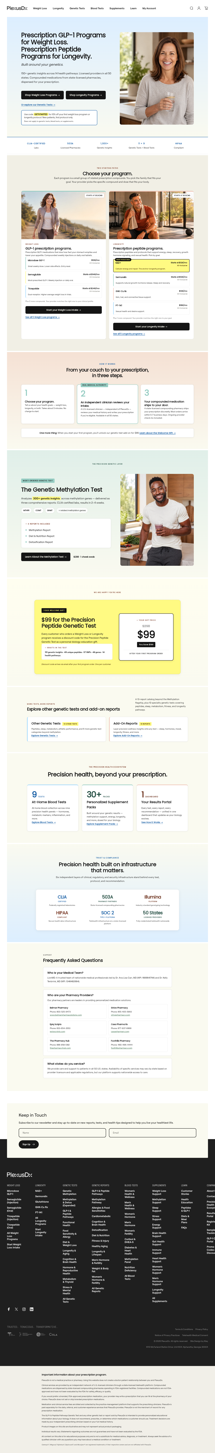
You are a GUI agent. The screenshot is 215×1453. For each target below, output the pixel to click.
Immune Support (157, 1251)
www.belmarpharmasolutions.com (66, 1015)
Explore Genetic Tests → (44, 735)
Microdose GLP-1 (13, 1192)
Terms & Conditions (184, 1329)
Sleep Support (156, 1209)
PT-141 (38, 1212)
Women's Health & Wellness (130, 1193)
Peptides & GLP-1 (186, 1209)
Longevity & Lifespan (98, 1253)
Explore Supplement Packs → (102, 823)
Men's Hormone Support (157, 1281)
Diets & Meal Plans (185, 1219)
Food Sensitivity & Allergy (69, 1233)
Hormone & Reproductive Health (70, 1270)
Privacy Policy (201, 1329)
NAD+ (38, 1190)
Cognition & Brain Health (70, 1261)
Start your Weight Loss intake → (63, 309)
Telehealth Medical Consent (195, 1335)
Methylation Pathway (98, 1201)
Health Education (187, 1201)
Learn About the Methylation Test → (46, 556)
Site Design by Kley (199, 1341)
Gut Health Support (158, 1243)
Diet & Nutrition (101, 1235)
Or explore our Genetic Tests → (38, 104)
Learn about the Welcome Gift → (158, 432)
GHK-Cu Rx (41, 1207)
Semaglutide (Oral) (14, 1209)
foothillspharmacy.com (121, 1048)
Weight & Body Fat (100, 1270)
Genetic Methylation (69, 1192)
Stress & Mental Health (67, 1290)
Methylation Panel (131, 1261)
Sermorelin (41, 1196)
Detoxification (100, 1229)
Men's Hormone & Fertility (100, 1261)
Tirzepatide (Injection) (13, 1218)
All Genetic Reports (98, 1290)
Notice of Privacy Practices (167, 1335)
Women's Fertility (130, 1232)
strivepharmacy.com (120, 1015)
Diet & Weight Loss (70, 1244)
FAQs (184, 1227)
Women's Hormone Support (157, 1269)
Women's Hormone (130, 1215)
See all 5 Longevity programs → (129, 333)
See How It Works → (152, 822)
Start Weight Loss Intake (14, 1246)
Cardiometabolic (101, 1216)
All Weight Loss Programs (13, 1236)
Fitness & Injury (100, 1240)
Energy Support (156, 1226)
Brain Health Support (159, 1235)
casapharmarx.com (120, 1031)
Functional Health (69, 1224)
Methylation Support (159, 1201)
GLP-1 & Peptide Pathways (68, 1213)
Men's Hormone (130, 1224)
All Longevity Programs (40, 1220)
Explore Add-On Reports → (127, 735)
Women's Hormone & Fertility (98, 1279)
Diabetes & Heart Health (131, 1250)
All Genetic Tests (69, 1300)
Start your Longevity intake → (151, 326)
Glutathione (42, 1201)
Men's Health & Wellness (130, 1205)
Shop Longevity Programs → (86, 95)
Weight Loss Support (159, 1192)
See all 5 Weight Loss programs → (42, 317)
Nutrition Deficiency (130, 1269)
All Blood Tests (130, 1277)
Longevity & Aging (69, 1252)
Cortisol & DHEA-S (130, 1241)
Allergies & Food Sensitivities (101, 1209)
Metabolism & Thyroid (69, 1280)
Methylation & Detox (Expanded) (69, 1202)
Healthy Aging (100, 1246)
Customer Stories (186, 1192)
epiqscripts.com (57, 1031)
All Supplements (159, 1300)
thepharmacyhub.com (60, 1048)
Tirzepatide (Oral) (13, 1226)
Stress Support (156, 1218)
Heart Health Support (159, 1260)
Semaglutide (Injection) (14, 1201)
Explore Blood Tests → (44, 822)
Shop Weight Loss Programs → (42, 95)
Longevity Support (157, 1291)
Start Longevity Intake (40, 1232)
